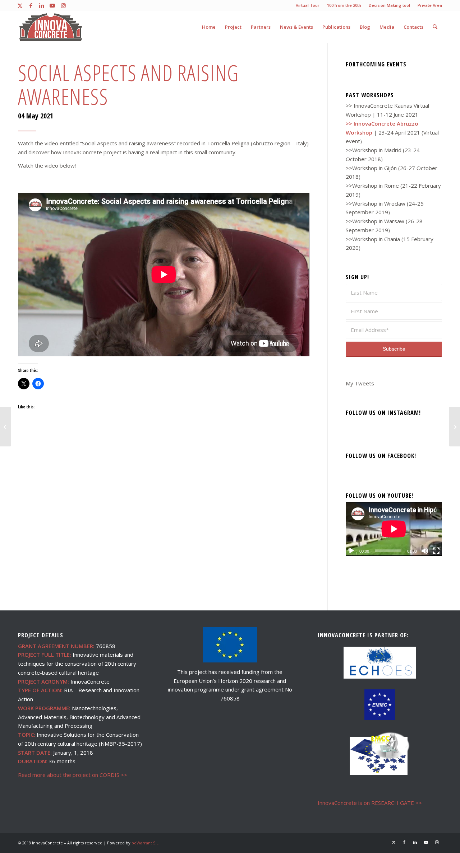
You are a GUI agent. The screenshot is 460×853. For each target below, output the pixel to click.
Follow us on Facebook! (381, 455)
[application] (394, 529)
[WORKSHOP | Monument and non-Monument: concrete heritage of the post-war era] (454, 426)
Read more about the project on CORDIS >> (72, 774)
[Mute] (424, 550)
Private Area (430, 5)
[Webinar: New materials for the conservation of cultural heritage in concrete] (5, 426)
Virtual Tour (307, 5)
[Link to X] (20, 5)
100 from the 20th (344, 5)
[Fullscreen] (436, 550)
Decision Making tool (389, 5)
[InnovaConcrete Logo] (51, 27)
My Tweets (360, 383)
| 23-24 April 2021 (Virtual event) (392, 132)
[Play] (351, 550)
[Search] (435, 27)
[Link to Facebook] (31, 5)
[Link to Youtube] (52, 5)
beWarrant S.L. (146, 842)
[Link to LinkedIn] (41, 5)
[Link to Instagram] (63, 5)
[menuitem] (307, 5)
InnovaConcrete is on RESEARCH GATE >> (370, 802)
